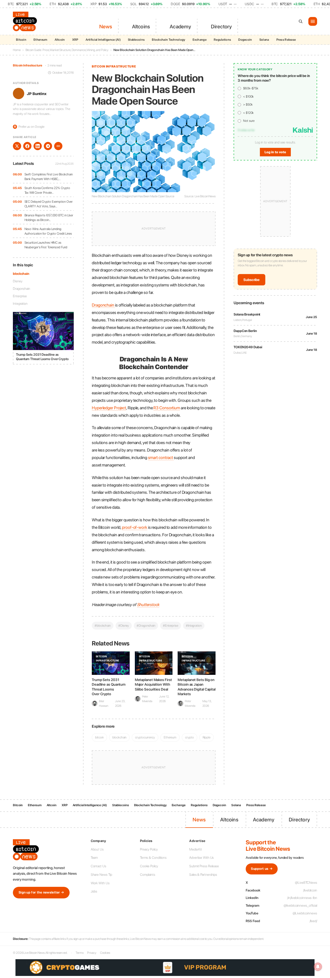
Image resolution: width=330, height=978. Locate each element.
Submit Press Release (204, 866)
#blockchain (103, 625)
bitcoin (99, 737)
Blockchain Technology (168, 39)
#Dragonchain (146, 625)
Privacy (91, 953)
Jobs (94, 891)
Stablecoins (136, 39)
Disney (17, 281)
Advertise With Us (201, 858)
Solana (264, 39)
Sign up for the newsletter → (41, 892)
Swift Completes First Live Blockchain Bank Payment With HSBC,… (48, 176)
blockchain (21, 274)
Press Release (286, 39)
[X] (17, 146)
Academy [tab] (180, 26)
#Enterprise (170, 625)
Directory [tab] (221, 26)
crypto (189, 737)
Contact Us (98, 866)
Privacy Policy (149, 849)
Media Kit (195, 849)
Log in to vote (275, 152)
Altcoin (60, 39)
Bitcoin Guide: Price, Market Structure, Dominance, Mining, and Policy (67, 50)
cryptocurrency (145, 737)
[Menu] (312, 21)
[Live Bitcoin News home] (26, 21)
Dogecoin (245, 39)
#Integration (194, 625)
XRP (75, 39)
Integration (20, 303)
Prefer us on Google (29, 127)
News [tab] (105, 26)
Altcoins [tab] (141, 26)
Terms (80, 953)
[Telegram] (48, 146)
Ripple (206, 737)
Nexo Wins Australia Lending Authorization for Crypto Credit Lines (48, 231)
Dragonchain (21, 289)
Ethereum (40, 39)
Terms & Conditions (153, 858)
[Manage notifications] (318, 967)
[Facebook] (27, 146)
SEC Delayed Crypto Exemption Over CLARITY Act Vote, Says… (48, 204)
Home (17, 50)
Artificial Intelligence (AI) (103, 39)
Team (94, 858)
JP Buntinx (36, 93)
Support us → (262, 869)
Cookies (105, 953)
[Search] (300, 21)
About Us (97, 849)
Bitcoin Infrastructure (27, 65)
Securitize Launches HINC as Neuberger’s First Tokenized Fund (46, 245)
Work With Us (100, 883)
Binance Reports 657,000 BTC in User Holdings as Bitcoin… (48, 217)
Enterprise (20, 296)
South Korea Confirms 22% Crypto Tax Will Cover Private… (47, 190)
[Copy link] (58, 146)
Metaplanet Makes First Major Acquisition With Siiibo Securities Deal (153, 684)
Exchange (200, 39)
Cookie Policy (149, 866)
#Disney (123, 625)
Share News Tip (101, 875)
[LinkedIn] (38, 146)
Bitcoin (21, 39)
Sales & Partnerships (203, 875)
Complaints (147, 875)
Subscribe (251, 280)
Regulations (222, 39)
